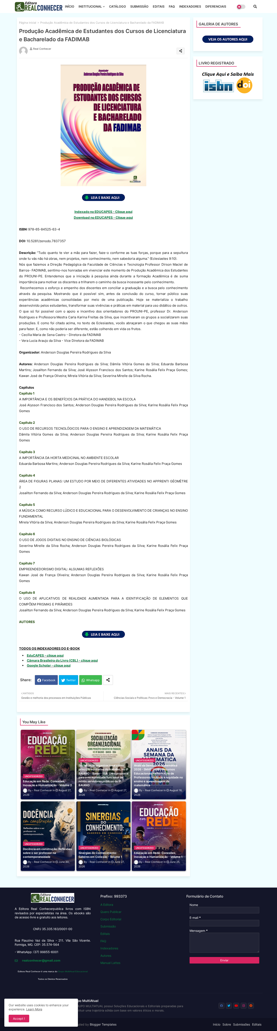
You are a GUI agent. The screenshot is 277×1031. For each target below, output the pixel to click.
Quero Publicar (110, 912)
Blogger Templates (103, 1024)
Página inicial (27, 22)
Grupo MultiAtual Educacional (73, 971)
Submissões (241, 1024)
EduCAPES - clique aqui (45, 655)
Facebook (48, 680)
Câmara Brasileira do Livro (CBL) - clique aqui (62, 660)
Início (216, 1024)
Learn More (34, 1009)
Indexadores (109, 948)
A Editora (106, 904)
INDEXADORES (190, 6)
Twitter (71, 680)
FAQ (172, 6)
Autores (105, 955)
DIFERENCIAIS (215, 6)
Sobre (226, 1024)
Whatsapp (93, 680)
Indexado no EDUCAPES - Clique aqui (103, 212)
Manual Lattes (110, 963)
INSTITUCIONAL (90, 6)
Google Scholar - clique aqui (49, 665)
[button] (255, 6)
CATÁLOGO (117, 6)
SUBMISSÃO (139, 6)
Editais (105, 934)
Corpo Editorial (110, 919)
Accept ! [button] (19, 1018)
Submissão (108, 926)
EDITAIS (158, 6)
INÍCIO (69, 6)
